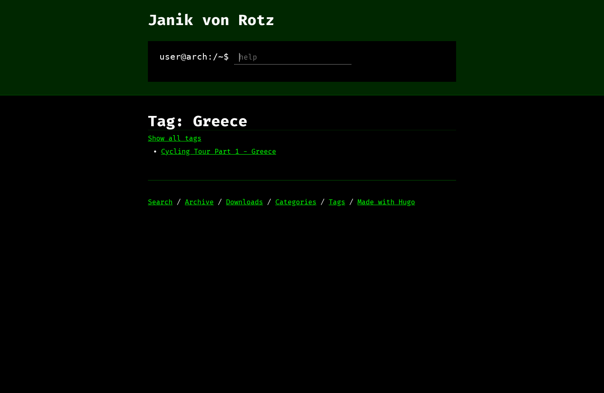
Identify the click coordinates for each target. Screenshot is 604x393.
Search (160, 202)
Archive (199, 202)
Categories (295, 202)
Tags (337, 202)
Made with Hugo (386, 202)
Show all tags (174, 138)
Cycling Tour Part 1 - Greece (218, 152)
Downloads (244, 202)
